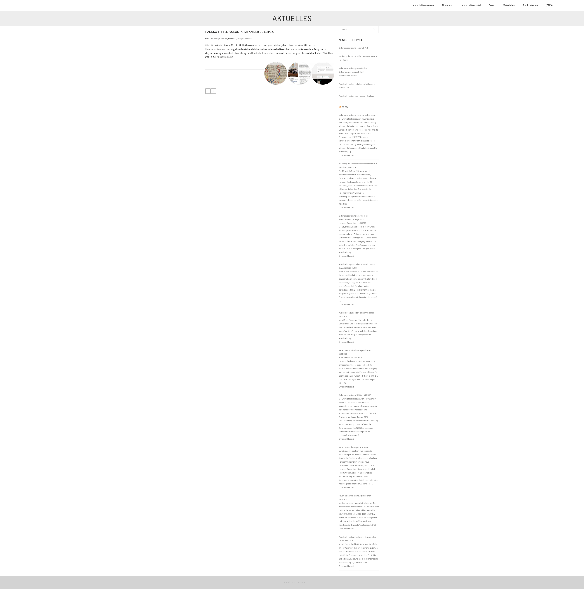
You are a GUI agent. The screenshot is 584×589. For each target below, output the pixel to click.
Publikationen (530, 5)
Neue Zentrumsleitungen (349, 447)
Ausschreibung (225, 57)
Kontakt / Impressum (294, 582)
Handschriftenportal (470, 5)
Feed (345, 107)
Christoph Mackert (220, 39)
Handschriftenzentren (422, 5)
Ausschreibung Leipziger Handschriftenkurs (356, 96)
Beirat (492, 5)
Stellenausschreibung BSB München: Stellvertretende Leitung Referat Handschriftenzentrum (353, 72)
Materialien (509, 5)
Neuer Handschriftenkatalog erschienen (355, 350)
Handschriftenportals (262, 53)
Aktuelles (447, 5)
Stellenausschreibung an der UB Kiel (353, 48)
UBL (211, 45)
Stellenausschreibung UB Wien (351, 395)
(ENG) (549, 5)
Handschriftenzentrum (217, 49)
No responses (247, 39)
